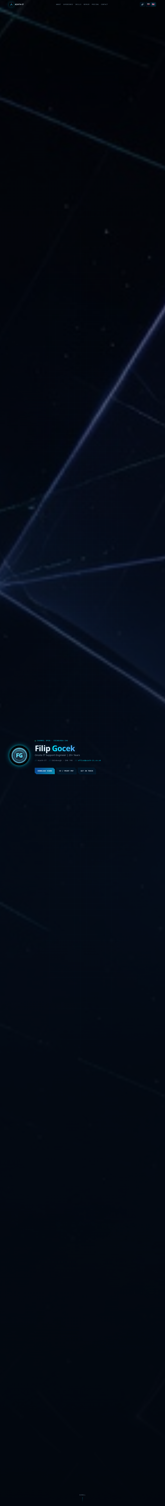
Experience (68, 4)
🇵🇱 (148, 4)
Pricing (95, 4)
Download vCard (45, 771)
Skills (78, 4)
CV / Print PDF (66, 771)
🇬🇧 (153, 4)
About (58, 4)
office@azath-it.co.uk (89, 760)
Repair (86, 4)
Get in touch (87, 771)
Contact (104, 4)
